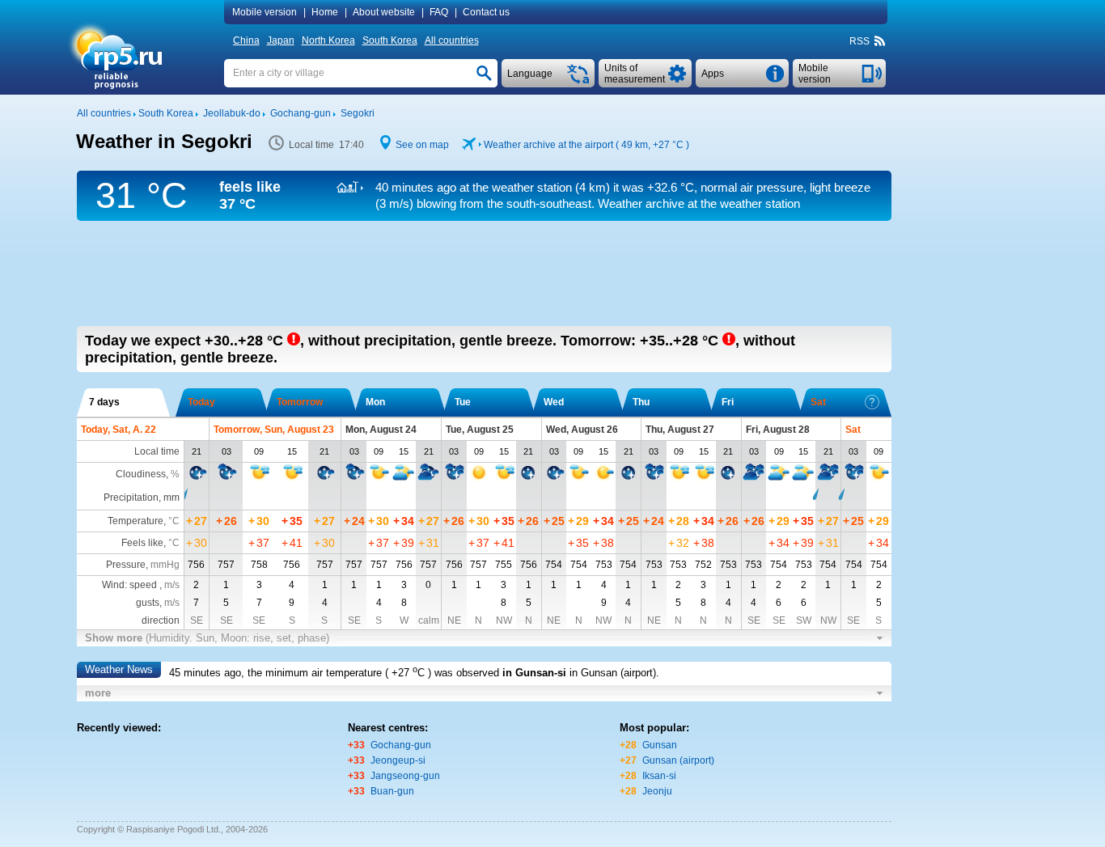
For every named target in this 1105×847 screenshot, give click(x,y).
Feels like (142, 542)
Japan (280, 40)
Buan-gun (392, 791)
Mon (375, 402)
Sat (818, 402)
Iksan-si (659, 775)
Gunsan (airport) (678, 760)
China (246, 40)
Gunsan (659, 745)
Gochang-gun (400, 745)
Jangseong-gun (405, 775)
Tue (463, 402)
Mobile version (264, 12)
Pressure (126, 564)
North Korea (328, 40)
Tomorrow (300, 402)
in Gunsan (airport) (612, 673)
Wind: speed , (141, 585)
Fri (728, 402)
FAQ (439, 12)
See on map (422, 144)
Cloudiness (141, 474)
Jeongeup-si (397, 760)
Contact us (486, 12)
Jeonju (657, 791)
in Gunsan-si (534, 673)
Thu (641, 402)
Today (201, 402)
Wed (554, 402)
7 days (104, 402)
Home (324, 12)
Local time (157, 451)
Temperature (135, 521)
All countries (452, 40)
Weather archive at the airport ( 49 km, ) (586, 144)
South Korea (389, 40)
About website (384, 12)
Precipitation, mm (142, 497)
